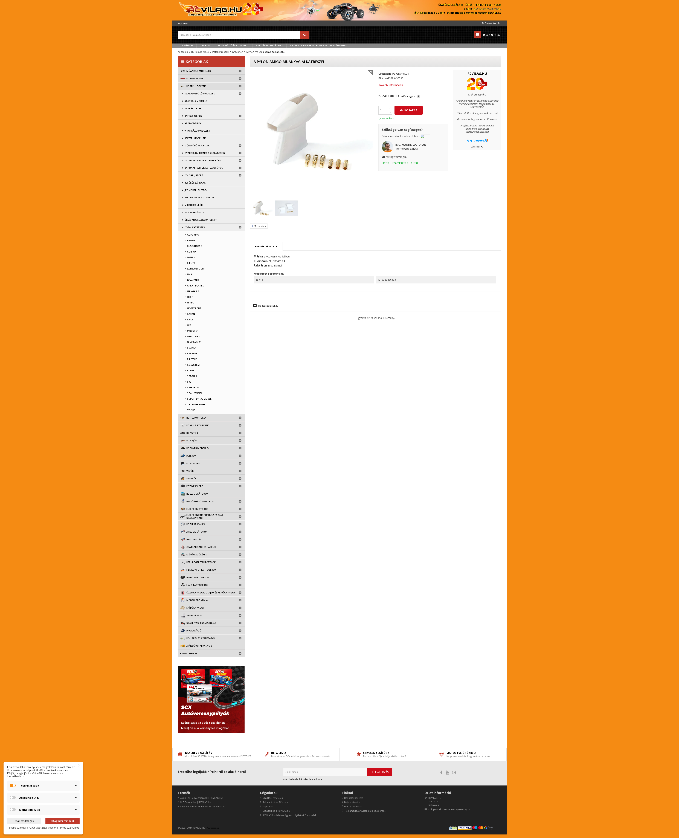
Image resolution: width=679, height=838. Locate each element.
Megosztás (260, 226)
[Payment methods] (474, 827)
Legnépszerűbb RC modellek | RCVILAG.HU (203, 806)
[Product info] (477, 83)
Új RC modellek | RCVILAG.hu (195, 802)
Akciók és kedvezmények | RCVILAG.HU (201, 797)
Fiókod (347, 793)
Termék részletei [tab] (266, 246)
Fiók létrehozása (353, 806)
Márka (258, 256)
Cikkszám (261, 261)
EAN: (381, 78)
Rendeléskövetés (353, 797)
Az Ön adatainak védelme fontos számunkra (318, 45)
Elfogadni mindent (62, 821)
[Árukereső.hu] (477, 142)
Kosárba (408, 110)
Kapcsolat (183, 23)
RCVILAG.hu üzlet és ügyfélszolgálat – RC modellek (289, 815)
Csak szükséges (24, 821)
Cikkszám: (384, 73)
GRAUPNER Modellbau (277, 256)
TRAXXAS (205, 45)
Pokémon (187, 45)
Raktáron (260, 265)
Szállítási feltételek (269, 45)
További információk (390, 85)
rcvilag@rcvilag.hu (487, 8)
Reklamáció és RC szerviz (233, 45)
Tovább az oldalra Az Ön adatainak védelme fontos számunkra (43, 827)
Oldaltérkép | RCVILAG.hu (276, 810)
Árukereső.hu (477, 147)
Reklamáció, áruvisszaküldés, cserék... (365, 810)
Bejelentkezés (352, 802)
